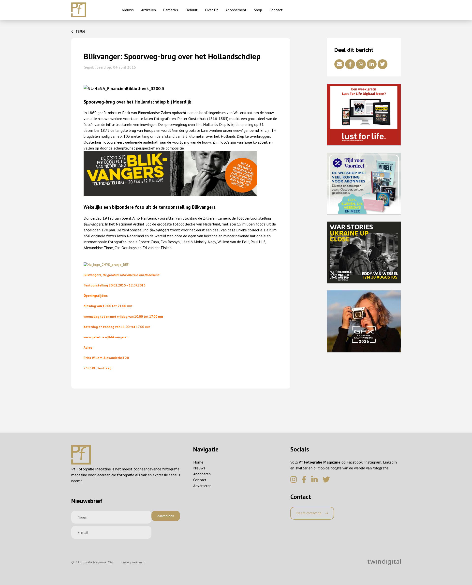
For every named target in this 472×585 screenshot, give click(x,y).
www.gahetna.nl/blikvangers (105, 337)
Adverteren (202, 485)
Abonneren (202, 473)
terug (80, 32)
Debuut (191, 9)
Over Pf (211, 9)
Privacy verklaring (133, 562)
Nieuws (128, 9)
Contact (276, 9)
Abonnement (236, 9)
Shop (258, 9)
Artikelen (148, 9)
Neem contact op (309, 513)
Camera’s (170, 9)
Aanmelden (165, 516)
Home (198, 462)
